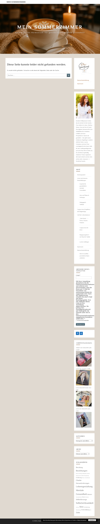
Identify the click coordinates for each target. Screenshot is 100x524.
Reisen (83, 496)
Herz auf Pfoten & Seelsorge (84, 196)
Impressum (80, 83)
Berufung (79, 467)
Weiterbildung (85, 509)
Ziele (78, 512)
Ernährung (79, 477)
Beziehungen (81, 471)
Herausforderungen (82, 483)
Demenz (88, 473)
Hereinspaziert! (81, 174)
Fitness (83, 477)
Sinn (81, 507)
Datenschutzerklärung (83, 80)
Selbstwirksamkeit (84, 503)
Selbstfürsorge (81, 499)
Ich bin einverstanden (83, 320)
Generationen (87, 477)
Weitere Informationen (81, 520)
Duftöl (82, 475)
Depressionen (78, 475)
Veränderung (87, 507)
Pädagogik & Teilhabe (83, 203)
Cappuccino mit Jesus (84, 228)
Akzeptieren (92, 520)
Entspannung (86, 475)
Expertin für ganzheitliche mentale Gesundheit (83, 187)
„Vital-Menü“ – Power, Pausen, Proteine (84, 220)
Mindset (89, 494)
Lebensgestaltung (84, 486)
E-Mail (78, 275)
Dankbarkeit (84, 473)
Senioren (77, 507)
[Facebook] (77, 333)
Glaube (78, 480)
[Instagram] (81, 333)
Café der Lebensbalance (83, 215)
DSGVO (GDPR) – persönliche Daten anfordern (84, 256)
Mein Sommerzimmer (16, 2)
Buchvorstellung (79, 473)
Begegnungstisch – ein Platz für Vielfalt (85, 235)
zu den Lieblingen (84, 241)
